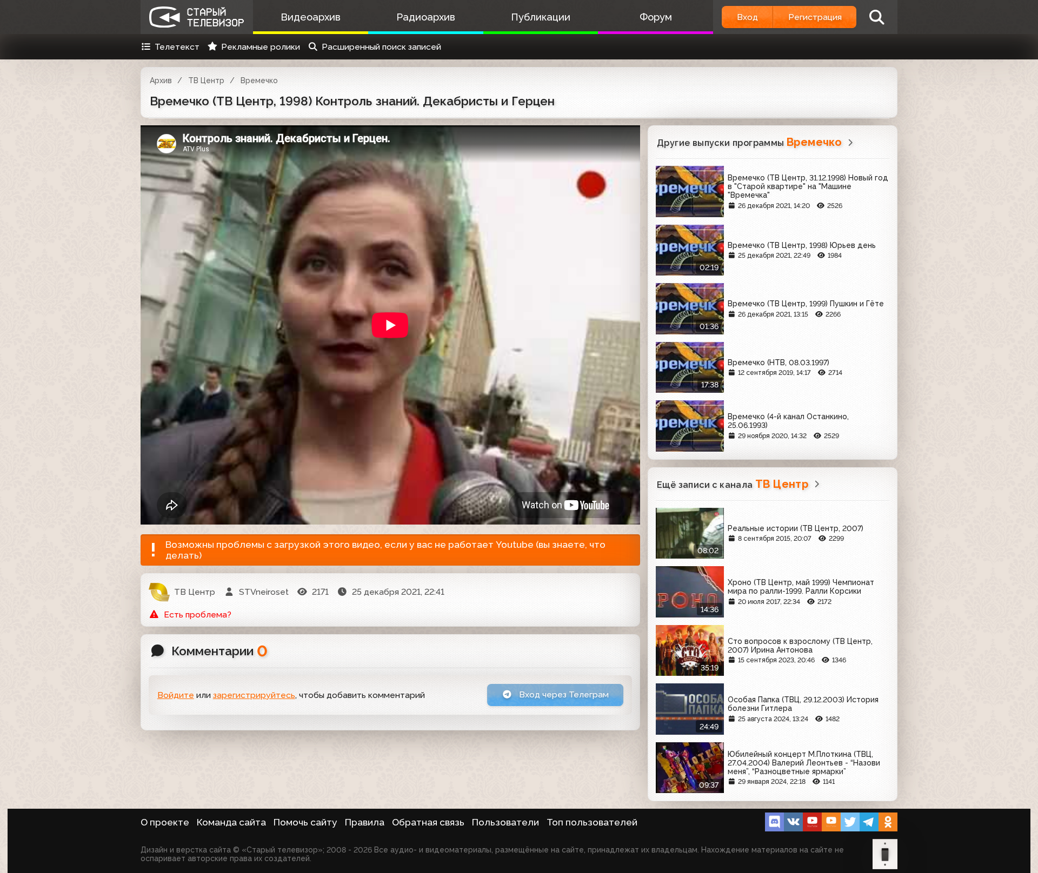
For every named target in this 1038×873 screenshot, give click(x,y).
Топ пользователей (592, 822)
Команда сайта (231, 822)
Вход (747, 17)
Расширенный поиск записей (381, 47)
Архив (161, 80)
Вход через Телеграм (563, 694)
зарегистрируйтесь (254, 695)
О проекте (165, 822)
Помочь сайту (305, 822)
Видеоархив (311, 17)
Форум (656, 17)
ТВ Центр (206, 80)
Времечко (259, 80)
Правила (364, 822)
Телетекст (177, 47)
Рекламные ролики (260, 47)
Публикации (540, 17)
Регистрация (815, 17)
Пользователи (505, 822)
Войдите (175, 695)
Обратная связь (428, 822)
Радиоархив (425, 17)
